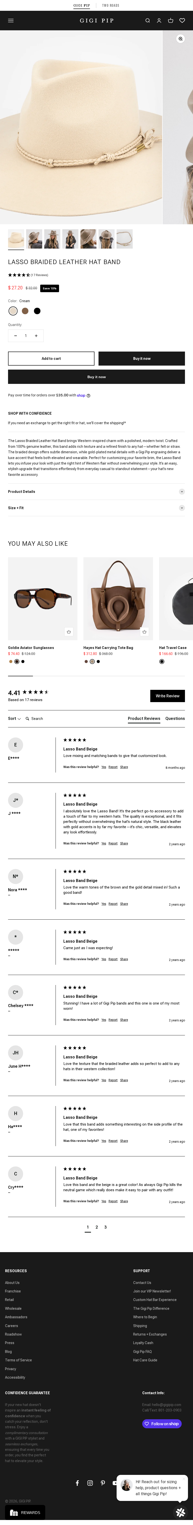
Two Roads (111, 5)
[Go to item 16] (88, 239)
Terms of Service (18, 1360)
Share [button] (124, 767)
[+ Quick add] (68, 631)
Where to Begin (145, 1317)
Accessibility (15, 1377)
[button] (96, 275)
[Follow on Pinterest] (103, 1483)
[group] (34, 692)
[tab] (144, 719)
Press (9, 1343)
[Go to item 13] (34, 239)
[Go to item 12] (16, 239)
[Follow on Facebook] (77, 1483)
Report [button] (113, 767)
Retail (9, 1300)
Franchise (13, 1291)
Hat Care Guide (145, 1360)
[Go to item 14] (52, 239)
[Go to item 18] (125, 239)
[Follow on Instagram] (90, 1483)
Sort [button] (12, 718)
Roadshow (13, 1334)
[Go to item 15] (70, 239)
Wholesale (13, 1308)
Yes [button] (104, 767)
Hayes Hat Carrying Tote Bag (108, 648)
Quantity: (15, 325)
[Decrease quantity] (15, 336)
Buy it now (96, 377)
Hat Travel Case (173, 648)
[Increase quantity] (36, 336)
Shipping (140, 1326)
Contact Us (142, 1283)
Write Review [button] (167, 696)
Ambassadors (16, 1317)
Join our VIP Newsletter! (152, 1291)
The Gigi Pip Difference (151, 1308)
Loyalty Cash (143, 1343)
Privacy (10, 1369)
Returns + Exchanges (150, 1334)
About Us (12, 1283)
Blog (8, 1352)
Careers (11, 1326)
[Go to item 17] (107, 239)
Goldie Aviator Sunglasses (31, 648)
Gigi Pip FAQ (142, 1352)
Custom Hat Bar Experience (155, 1300)
